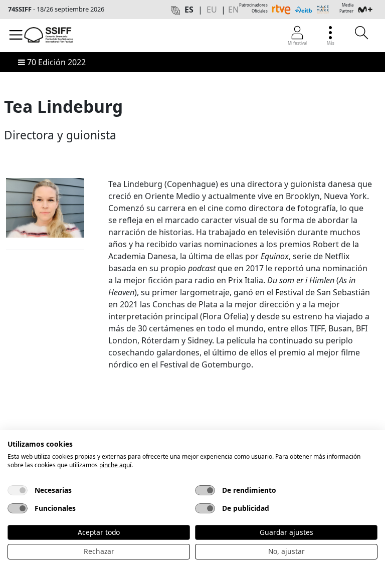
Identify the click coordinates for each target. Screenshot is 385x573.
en (233, 9)
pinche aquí (115, 465)
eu (212, 9)
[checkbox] (18, 490)
